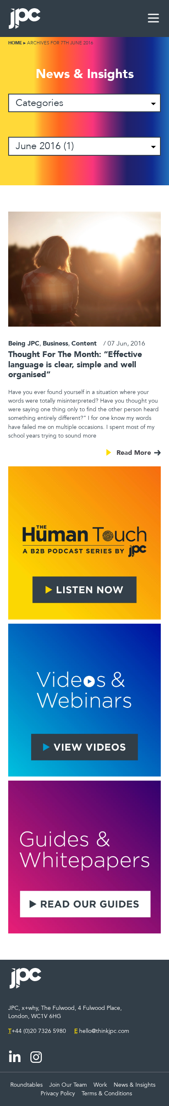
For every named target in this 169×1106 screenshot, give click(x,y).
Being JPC (23, 343)
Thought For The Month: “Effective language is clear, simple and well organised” (75, 364)
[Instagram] (36, 1057)
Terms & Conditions (107, 1093)
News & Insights (134, 1084)
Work (100, 1084)
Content (84, 343)
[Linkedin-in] (14, 1057)
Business (55, 343)
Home (15, 43)
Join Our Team (68, 1084)
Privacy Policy (58, 1093)
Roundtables (26, 1084)
